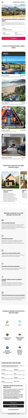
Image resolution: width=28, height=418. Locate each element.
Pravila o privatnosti (12, 413)
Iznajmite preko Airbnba (19, 2)
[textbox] (7, 34)
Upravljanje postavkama (13, 409)
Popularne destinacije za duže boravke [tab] (10, 365)
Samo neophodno (13, 406)
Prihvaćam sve (13, 402)
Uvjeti (18, 413)
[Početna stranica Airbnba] (3, 2)
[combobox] (13, 30)
